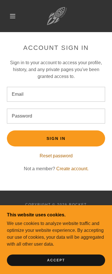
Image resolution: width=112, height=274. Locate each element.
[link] (57, 16)
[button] (12, 16)
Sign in (56, 138)
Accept (56, 260)
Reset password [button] (56, 155)
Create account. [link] (72, 168)
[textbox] (56, 94)
